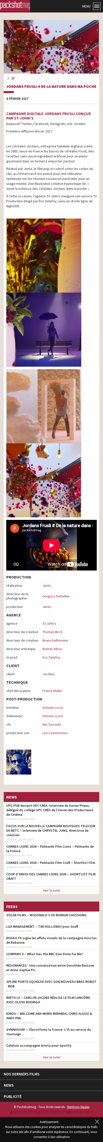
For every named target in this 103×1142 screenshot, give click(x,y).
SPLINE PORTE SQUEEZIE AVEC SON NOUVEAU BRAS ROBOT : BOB (51, 983)
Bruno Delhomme (55, 640)
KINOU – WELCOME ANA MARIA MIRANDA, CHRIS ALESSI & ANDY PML (49, 1015)
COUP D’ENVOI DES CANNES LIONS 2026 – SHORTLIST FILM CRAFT (51, 876)
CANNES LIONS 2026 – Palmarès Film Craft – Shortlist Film (50, 862)
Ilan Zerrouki (51, 724)
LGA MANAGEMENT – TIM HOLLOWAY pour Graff (42, 926)
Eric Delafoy (51, 657)
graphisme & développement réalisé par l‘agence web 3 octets (51, 1112)
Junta (46, 585)
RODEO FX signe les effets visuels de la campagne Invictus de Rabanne (51, 940)
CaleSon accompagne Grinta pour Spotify (38, 1045)
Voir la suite (51, 890)
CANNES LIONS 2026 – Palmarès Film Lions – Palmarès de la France (50, 848)
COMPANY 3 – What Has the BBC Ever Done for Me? (44, 954)
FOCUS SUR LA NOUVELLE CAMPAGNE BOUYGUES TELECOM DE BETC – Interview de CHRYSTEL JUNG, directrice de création (50, 830)
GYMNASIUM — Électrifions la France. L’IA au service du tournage (48, 1031)
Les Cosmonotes (55, 733)
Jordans (48, 674)
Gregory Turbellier (56, 596)
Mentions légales (78, 1107)
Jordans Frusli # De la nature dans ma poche (51, 86)
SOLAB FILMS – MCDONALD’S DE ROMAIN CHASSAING (46, 915)
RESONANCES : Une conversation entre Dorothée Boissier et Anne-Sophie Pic (50, 967)
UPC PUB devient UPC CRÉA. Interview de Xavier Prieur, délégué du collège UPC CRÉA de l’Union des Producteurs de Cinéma (50, 810)
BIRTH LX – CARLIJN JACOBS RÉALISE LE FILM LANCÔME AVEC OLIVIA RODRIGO (48, 999)
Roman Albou (52, 649)
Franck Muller (52, 690)
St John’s (49, 623)
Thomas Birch (52, 632)
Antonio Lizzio (52, 707)
